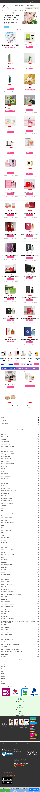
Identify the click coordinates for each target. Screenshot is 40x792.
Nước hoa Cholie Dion (20, 484)
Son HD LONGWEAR (20, 628)
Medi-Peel (20, 575)
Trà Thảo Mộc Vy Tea (20, 649)
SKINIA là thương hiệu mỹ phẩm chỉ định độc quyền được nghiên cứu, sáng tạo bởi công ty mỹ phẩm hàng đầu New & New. (20, 625)
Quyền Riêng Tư (29, 752)
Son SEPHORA (20, 616)
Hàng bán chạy (16, 752)
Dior (20, 494)
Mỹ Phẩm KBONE (20, 543)
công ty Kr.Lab (20, 550)
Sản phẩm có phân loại (11, 50)
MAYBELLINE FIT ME (20, 570)
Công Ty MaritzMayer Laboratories (20, 568)
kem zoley (32, 737)
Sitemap (26, 10)
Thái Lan (3, 672)
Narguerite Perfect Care (20, 584)
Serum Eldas (20, 508)
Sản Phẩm (10, 10)
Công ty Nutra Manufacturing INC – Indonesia (20, 652)
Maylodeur (20, 572)
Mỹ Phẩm (2, 420)
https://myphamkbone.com (6, 753)
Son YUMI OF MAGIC (20, 657)
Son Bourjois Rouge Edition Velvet (20, 640)
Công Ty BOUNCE (20, 467)
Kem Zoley (32, 727)
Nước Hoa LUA (20, 562)
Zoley (31, 739)
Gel (36, 737)
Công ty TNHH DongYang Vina (20, 506)
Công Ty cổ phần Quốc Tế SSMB (20, 552)
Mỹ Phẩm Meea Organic (20, 577)
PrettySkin (20, 605)
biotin (20, 462)
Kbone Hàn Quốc (20, 545)
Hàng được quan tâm (17, 754)
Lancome (20, 555)
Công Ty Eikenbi (20, 504)
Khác (2, 427)
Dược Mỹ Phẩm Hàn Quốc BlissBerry (20, 466)
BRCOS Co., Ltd (20, 627)
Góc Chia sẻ (15, 10)
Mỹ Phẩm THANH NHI (20, 592)
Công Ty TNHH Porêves (20, 604)
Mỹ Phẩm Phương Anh (20, 440)
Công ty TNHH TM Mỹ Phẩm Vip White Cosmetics (20, 647)
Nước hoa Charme (20, 481)
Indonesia (3, 679)
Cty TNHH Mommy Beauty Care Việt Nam (20, 493)
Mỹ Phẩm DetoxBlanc (20, 491)
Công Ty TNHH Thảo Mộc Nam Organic (20, 633)
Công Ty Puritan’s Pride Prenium (20, 607)
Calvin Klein (20, 474)
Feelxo (20, 511)
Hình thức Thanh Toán (30, 754)
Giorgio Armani (20, 521)
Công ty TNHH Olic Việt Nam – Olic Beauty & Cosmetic (20, 597)
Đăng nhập (23, 6)
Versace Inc (20, 644)
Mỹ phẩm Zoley (20, 659)
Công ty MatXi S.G (20, 523)
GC (20, 518)
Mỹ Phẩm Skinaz (20, 622)
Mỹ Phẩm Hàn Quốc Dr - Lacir (20, 503)
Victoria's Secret (20, 645)
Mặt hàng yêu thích (25, 5)
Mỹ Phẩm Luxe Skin (20, 563)
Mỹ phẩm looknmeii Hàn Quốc (20, 558)
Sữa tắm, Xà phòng (4, 426)
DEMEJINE (20, 488)
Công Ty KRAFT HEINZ (20, 435)
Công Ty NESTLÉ (20, 589)
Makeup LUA (20, 560)
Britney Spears (20, 469)
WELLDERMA (20, 650)
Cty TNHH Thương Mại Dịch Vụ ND (20, 587)
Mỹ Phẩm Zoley (33, 722)
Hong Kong (3, 677)
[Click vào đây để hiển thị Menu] (3, 6)
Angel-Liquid (20, 445)
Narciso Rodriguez (20, 582)
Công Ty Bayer (20, 452)
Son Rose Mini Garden (20, 630)
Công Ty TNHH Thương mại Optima (20, 449)
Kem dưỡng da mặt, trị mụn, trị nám (8, 371)
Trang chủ (4, 10)
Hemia (20, 531)
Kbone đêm (32, 732)
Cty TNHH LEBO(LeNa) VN (20, 509)
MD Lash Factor (20, 573)
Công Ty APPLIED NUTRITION (20, 447)
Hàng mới (16, 750)
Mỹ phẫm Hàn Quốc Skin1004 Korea (20, 621)
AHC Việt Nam (20, 442)
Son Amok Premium (20, 444)
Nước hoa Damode (20, 486)
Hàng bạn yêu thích (17, 755)
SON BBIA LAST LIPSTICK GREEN (20, 454)
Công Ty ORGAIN (20, 599)
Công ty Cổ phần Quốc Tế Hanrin (20, 557)
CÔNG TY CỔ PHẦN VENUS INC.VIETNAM (20, 642)
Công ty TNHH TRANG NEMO (20, 635)
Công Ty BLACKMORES (20, 464)
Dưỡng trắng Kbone (33, 725)
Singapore (3, 676)
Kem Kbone (32, 724)
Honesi (20, 535)
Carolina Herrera (20, 476)
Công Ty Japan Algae (20, 632)
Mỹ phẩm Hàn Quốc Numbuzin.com (20, 594)
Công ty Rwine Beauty (20, 614)
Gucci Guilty (20, 526)
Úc (1, 684)
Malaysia (3, 686)
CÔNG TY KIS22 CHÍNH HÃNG (20, 548)
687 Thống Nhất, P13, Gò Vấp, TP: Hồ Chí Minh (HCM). (20, 768)
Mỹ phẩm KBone (33, 720)
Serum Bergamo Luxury (20, 459)
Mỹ (1, 671)
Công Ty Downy (20, 498)
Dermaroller (20, 489)
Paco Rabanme (20, 602)
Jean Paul (20, 538)
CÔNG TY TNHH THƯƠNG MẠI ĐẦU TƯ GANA (20, 516)
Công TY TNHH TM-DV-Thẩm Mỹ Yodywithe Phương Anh (20, 654)
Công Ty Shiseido (20, 617)
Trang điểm (3, 423)
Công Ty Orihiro (20, 600)
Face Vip (32, 729)
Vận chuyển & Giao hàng (31, 750)
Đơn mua (32, 5)
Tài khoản (18, 5)
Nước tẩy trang (33, 371)
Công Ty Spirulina (20, 439)
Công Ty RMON (20, 437)
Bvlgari (20, 472)
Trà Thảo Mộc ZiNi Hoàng (20, 533)
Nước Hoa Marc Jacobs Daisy (20, 567)
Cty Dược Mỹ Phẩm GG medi (20, 520)
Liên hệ (21, 10)
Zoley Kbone (32, 734)
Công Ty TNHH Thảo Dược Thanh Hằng (20, 525)
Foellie (20, 513)
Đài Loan (3, 681)
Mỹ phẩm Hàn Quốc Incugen (20, 536)
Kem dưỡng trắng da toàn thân (23, 371)
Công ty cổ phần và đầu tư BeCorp (20, 456)
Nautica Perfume (20, 585)
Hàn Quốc (3, 667)
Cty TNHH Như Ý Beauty (20, 590)
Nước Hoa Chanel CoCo (20, 479)
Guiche (20, 528)
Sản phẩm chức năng (5, 424)
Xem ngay (7, 29)
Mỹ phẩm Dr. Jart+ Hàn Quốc (20, 501)
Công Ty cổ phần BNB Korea (20, 457)
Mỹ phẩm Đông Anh (20, 496)
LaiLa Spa (20, 553)
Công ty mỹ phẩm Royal (20, 612)
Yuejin (20, 655)
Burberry (20, 471)
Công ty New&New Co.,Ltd (20, 499)
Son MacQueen (20, 565)
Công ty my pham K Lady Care (20, 541)
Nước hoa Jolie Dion (20, 540)
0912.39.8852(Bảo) (24, 770)
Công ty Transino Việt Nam (20, 637)
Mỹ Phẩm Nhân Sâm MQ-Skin (20, 580)
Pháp (2, 674)
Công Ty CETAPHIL (20, 477)
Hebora (20, 530)
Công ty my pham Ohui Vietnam (20, 595)
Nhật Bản (3, 669)
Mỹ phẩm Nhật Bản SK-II (20, 619)
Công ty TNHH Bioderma (20, 461)
